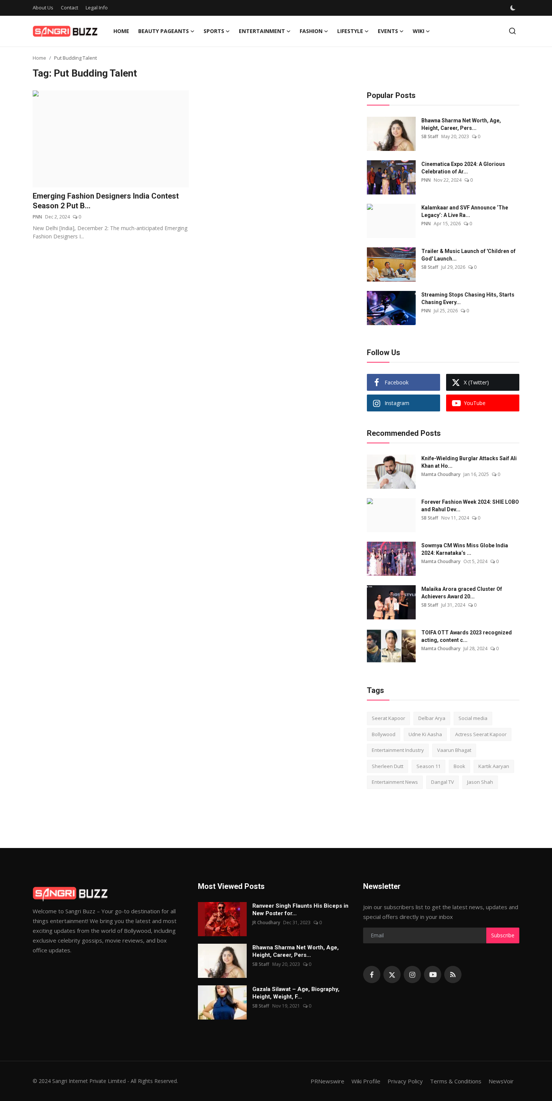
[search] (512, 31)
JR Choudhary (266, 922)
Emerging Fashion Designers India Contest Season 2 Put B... (106, 200)
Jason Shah (480, 782)
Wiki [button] (418, 31)
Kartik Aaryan (493, 766)
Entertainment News (395, 782)
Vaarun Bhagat (454, 750)
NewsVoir (501, 1081)
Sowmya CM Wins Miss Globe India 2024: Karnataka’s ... (464, 549)
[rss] (453, 974)
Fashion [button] (311, 31)
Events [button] (388, 31)
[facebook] (371, 974)
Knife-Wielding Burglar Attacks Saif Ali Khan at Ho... (469, 462)
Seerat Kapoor (388, 718)
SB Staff (429, 136)
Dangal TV (442, 782)
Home (121, 31)
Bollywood (383, 734)
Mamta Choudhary (440, 474)
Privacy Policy (405, 1081)
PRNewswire (327, 1081)
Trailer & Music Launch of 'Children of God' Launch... (468, 255)
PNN (37, 217)
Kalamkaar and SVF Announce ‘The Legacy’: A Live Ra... (464, 211)
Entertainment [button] (262, 31)
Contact (69, 7)
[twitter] (392, 974)
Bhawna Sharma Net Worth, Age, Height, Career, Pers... (461, 124)
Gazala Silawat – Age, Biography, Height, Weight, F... (295, 993)
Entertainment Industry (398, 750)
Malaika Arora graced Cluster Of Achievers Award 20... (461, 592)
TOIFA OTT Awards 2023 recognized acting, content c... (466, 636)
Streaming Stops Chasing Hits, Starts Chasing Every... (467, 298)
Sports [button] (214, 31)
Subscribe (502, 935)
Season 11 (428, 766)
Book (459, 766)
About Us (43, 7)
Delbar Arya (431, 718)
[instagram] (412, 974)
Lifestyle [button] (350, 31)
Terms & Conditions (455, 1081)
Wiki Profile (365, 1081)
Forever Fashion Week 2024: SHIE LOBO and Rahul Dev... (470, 505)
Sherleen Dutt (387, 766)
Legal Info (97, 7)
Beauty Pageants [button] (163, 31)
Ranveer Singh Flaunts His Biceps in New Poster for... (300, 909)
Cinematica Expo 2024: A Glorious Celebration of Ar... (463, 168)
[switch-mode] (513, 8)
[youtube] (432, 974)
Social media (472, 718)
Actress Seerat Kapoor (481, 734)
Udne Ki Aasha (425, 734)
